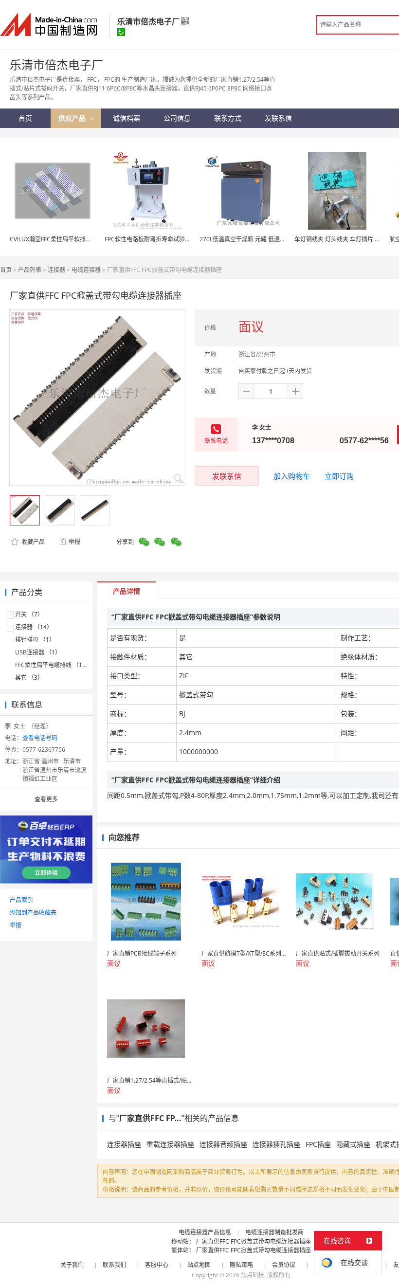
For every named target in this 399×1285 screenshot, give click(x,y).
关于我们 (72, 1265)
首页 (6, 270)
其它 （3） (29, 677)
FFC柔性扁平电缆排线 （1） (51, 665)
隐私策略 (241, 1265)
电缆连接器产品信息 (205, 1232)
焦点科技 (252, 1275)
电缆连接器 (86, 270)
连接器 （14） (34, 627)
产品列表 (29, 270)
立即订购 (339, 476)
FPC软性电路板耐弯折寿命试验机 (148, 239)
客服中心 (156, 1265)
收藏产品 (32, 542)
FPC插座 (318, 1144)
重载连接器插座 (170, 1144)
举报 (74, 542)
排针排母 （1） (35, 639)
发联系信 (226, 476)
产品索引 (21, 900)
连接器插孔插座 (276, 1144)
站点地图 (199, 1265)
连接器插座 (124, 1144)
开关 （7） (29, 614)
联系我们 (114, 1265)
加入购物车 (291, 476)
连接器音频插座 (223, 1144)
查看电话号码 (39, 738)
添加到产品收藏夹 (33, 912)
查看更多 (46, 799)
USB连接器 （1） (38, 652)
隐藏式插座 (353, 1144)
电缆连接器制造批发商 (274, 1232)
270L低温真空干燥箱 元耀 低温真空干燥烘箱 (257, 239)
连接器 (56, 270)
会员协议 (283, 1265)
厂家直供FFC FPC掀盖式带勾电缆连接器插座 (253, 1241)
